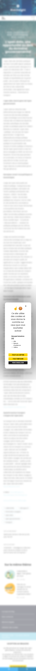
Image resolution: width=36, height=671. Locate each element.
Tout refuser (18, 359)
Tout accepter (18, 355)
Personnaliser (18, 363)
